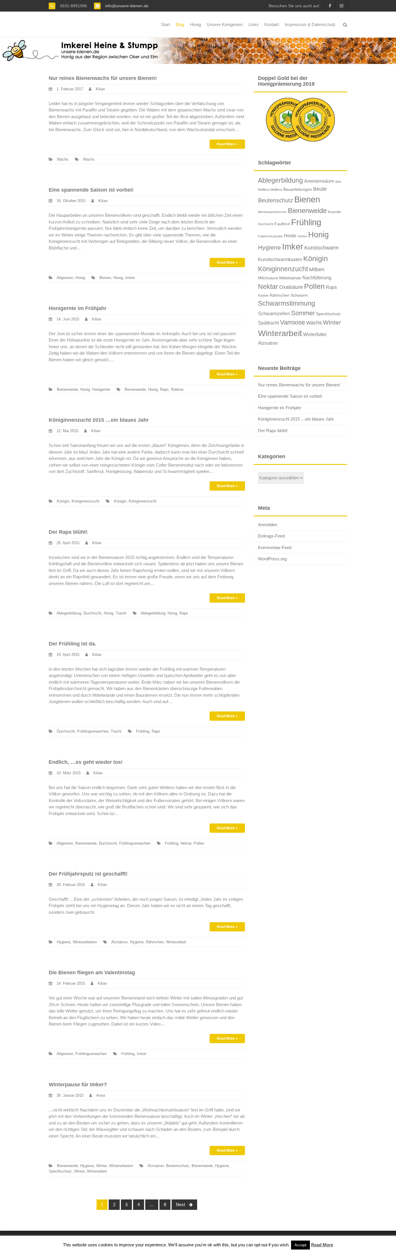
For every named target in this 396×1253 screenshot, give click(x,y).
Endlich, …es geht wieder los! (86, 762)
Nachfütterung (316, 277)
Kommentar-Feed (274, 547)
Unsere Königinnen (225, 24)
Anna (100, 1095)
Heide (290, 235)
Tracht (121, 613)
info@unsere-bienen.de (126, 5)
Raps (164, 389)
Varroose (292, 322)
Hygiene (63, 942)
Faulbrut (282, 223)
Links (253, 24)
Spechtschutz (60, 1171)
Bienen (105, 278)
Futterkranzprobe (270, 236)
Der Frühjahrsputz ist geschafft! (88, 874)
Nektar (186, 843)
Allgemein (65, 278)
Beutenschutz (177, 1166)
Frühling (142, 731)
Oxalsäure (291, 287)
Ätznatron (119, 942)
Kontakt (271, 24)
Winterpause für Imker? (78, 1084)
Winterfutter (315, 334)
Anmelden (267, 524)
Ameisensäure (319, 181)
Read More (322, 1244)
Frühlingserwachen (92, 731)
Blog (180, 24)
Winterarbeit (176, 942)
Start (165, 24)
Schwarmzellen (274, 313)
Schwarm (299, 295)
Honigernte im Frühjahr (77, 308)
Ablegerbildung (69, 613)
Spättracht (268, 322)
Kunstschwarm (321, 248)
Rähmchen (155, 942)
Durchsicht (92, 613)
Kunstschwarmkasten (280, 259)
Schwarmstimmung (286, 303)
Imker (130, 278)
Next (181, 1204)
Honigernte (101, 389)
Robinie (177, 389)
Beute (320, 189)
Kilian (100, 89)
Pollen (199, 843)
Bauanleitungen (297, 189)
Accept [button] (300, 1245)
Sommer (303, 313)
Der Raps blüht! (68, 532)
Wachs (62, 159)
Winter (101, 1166)
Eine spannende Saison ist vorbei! (91, 190)
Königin (63, 501)
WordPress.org (272, 558)
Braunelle (334, 212)
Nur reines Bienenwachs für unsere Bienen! (103, 78)
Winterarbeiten (85, 942)
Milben (316, 269)
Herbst (302, 236)
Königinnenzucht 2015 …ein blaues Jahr (99, 420)
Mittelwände (290, 278)
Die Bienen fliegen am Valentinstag (92, 972)
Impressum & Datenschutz (310, 24)
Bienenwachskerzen (272, 212)
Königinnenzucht (85, 501)
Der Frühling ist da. (72, 644)
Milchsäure (268, 278)
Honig (195, 24)
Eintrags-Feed (271, 535)
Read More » (227, 144)
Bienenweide (67, 389)
